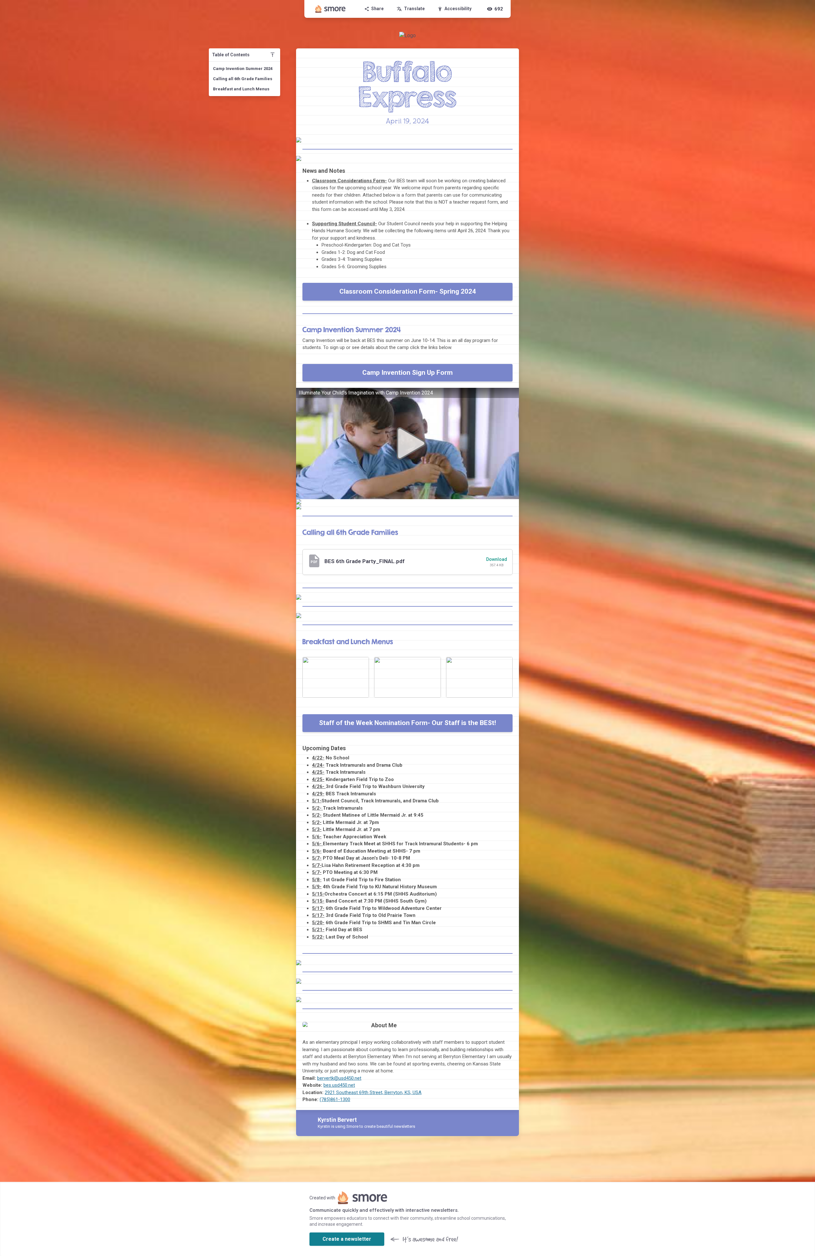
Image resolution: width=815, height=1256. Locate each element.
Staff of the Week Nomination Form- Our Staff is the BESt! (407, 723)
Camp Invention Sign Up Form (407, 372)
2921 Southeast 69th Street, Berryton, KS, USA (373, 1092)
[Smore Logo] (330, 9)
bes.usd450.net (339, 1085)
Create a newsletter (346, 1239)
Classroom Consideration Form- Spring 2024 (407, 291)
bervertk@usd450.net (339, 1078)
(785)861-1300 (335, 1099)
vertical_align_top (272, 55)
